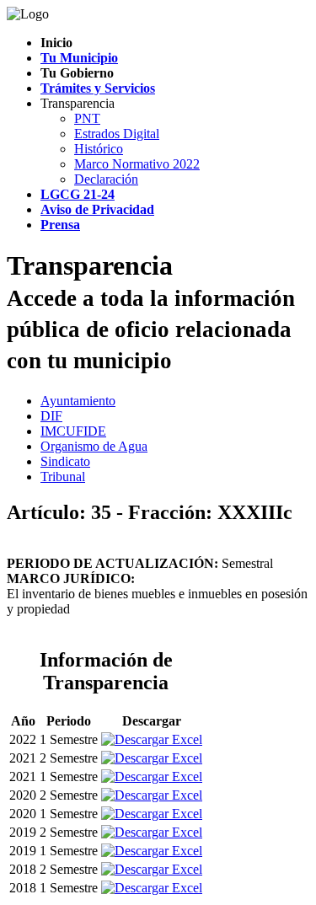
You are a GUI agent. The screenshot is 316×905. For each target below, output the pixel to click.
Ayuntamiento (77, 401)
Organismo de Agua (93, 446)
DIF (51, 416)
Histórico (98, 149)
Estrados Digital (116, 133)
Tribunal (62, 476)
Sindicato (65, 461)
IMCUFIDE (73, 431)
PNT (87, 118)
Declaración (106, 179)
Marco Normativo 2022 (137, 164)
